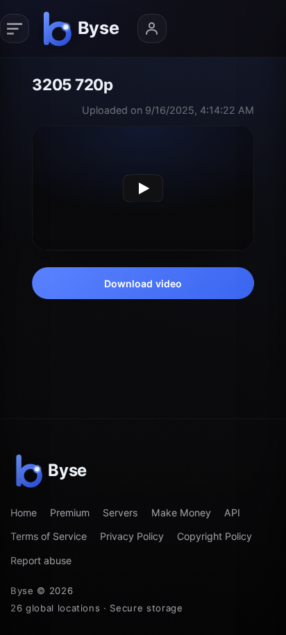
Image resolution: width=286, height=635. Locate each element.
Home (23, 512)
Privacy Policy (132, 536)
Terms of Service (48, 536)
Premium (70, 512)
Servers (120, 512)
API (232, 512)
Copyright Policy (214, 536)
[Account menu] (152, 28)
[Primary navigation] (14, 28)
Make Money (181, 512)
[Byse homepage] (83, 28)
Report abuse (41, 560)
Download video (143, 283)
